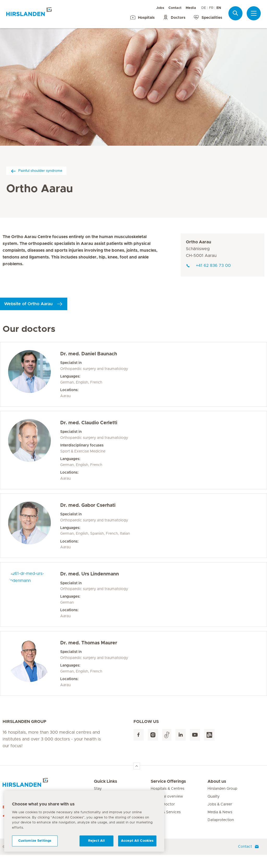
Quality (214, 796)
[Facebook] (139, 735)
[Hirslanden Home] (48, 784)
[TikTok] (166, 735)
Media (191, 8)
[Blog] (209, 735)
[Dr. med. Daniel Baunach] (34, 374)
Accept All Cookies (137, 841)
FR (211, 8)
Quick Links (105, 781)
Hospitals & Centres (167, 789)
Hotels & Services (166, 812)
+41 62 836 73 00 (213, 265)
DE (203, 8)
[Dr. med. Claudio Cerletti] (34, 450)
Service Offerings (168, 781)
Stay (98, 789)
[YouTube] (195, 735)
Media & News (220, 812)
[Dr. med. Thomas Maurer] (34, 663)
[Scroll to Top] (137, 766)
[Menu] (254, 13)
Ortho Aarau (198, 242)
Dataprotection (221, 820)
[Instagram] (153, 735)
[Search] (235, 13)
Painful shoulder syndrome (40, 170)
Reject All (96, 841)
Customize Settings (34, 841)
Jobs (160, 8)
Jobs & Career (220, 804)
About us (217, 781)
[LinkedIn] (180, 735)
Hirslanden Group (222, 789)
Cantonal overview (167, 796)
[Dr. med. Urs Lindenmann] (34, 594)
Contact (174, 8)
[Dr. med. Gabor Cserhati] (34, 526)
